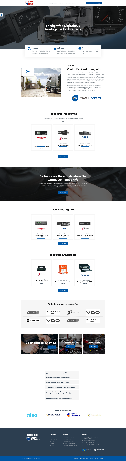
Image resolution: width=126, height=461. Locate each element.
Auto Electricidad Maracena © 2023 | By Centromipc (31, 458)
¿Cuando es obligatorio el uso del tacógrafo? (58, 377)
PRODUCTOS (61, 3)
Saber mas (70, 346)
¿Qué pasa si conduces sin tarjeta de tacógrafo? (59, 398)
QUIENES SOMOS (52, 3)
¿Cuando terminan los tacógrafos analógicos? (58, 382)
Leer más (41, 148)
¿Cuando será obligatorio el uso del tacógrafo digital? (60, 387)
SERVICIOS (68, 3)
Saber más (51, 347)
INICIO (45, 3)
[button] (62, 373)
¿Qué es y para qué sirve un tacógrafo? (56, 373)
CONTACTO (74, 3)
